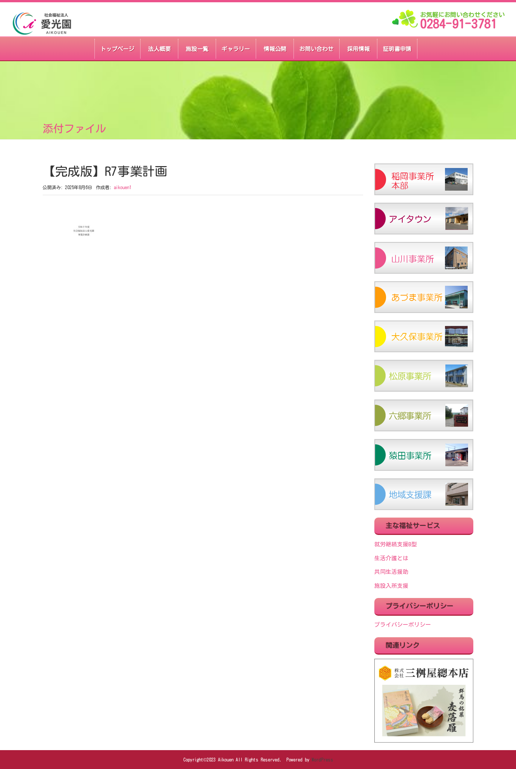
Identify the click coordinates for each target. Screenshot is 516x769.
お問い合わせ (317, 49)
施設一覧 (197, 49)
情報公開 (275, 49)
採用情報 (358, 49)
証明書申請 (397, 49)
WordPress (322, 759)
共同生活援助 (391, 572)
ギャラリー (236, 49)
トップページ (117, 49)
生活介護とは (391, 558)
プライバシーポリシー (402, 624)
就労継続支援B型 (395, 544)
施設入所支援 (391, 586)
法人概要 (159, 49)
